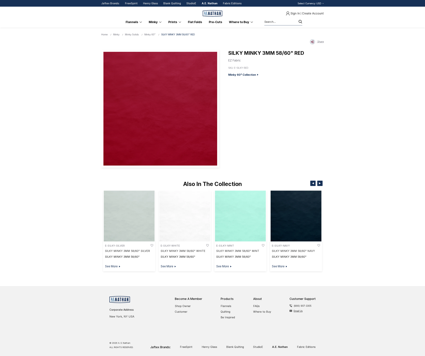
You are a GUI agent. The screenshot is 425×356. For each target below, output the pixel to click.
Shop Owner (183, 306)
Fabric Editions (232, 3)
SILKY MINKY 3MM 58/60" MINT (237, 251)
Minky (154, 22)
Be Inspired (228, 317)
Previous (313, 183)
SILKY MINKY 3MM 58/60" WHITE (183, 251)
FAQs (256, 306)
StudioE (191, 3)
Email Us (298, 311)
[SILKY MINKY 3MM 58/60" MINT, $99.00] (240, 216)
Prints (173, 22)
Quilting (225, 311)
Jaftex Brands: (110, 3)
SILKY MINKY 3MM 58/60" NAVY (293, 251)
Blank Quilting (172, 3)
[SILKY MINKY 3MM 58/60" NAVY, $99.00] (296, 216)
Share (320, 41)
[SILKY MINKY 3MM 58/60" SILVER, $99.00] (129, 216)
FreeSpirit (131, 3)
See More (111, 266)
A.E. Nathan (209, 3)
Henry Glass (150, 3)
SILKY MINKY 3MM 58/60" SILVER (127, 251)
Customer (181, 311)
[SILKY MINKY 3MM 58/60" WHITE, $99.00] (185, 216)
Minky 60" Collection (242, 74)
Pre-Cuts (215, 22)
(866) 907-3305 (302, 305)
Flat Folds (195, 22)
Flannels (132, 22)
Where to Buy (240, 22)
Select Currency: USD (310, 3)
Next (320, 183)
